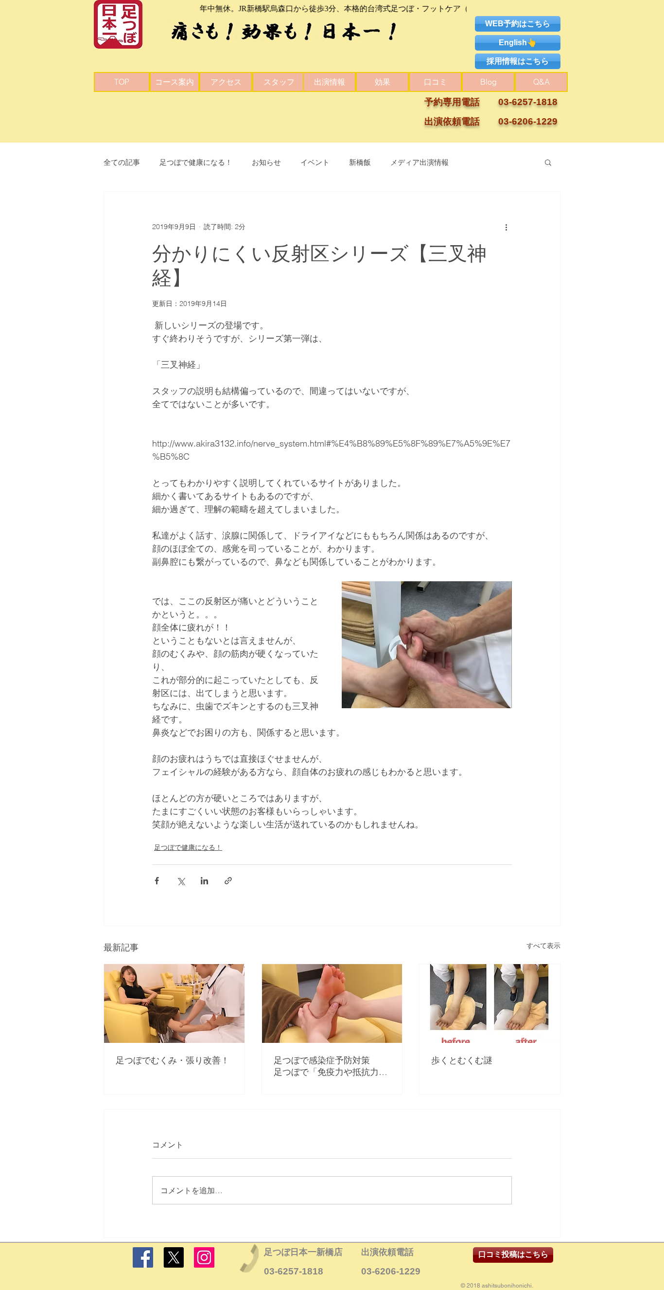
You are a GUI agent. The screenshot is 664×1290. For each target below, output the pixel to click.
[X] (173, 1257)
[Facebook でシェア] (156, 880)
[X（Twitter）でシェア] (180, 880)
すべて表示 (543, 945)
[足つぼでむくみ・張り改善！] (174, 1003)
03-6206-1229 (390, 1271)
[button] (548, 162)
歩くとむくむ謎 (461, 1060)
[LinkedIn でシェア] (204, 880)
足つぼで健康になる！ (195, 162)
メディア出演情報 (419, 162)
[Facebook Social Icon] (143, 1257)
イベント (315, 162)
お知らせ (266, 162)
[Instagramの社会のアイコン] (204, 1257)
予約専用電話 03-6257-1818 (491, 102)
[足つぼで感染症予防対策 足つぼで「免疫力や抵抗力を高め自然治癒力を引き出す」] (332, 1003)
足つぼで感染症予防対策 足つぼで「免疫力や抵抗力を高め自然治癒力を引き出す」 (332, 1066)
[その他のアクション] (506, 227)
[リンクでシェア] (228, 880)
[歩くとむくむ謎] (489, 1003)
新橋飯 (360, 162)
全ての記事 (122, 162)
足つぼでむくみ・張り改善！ (172, 1060)
